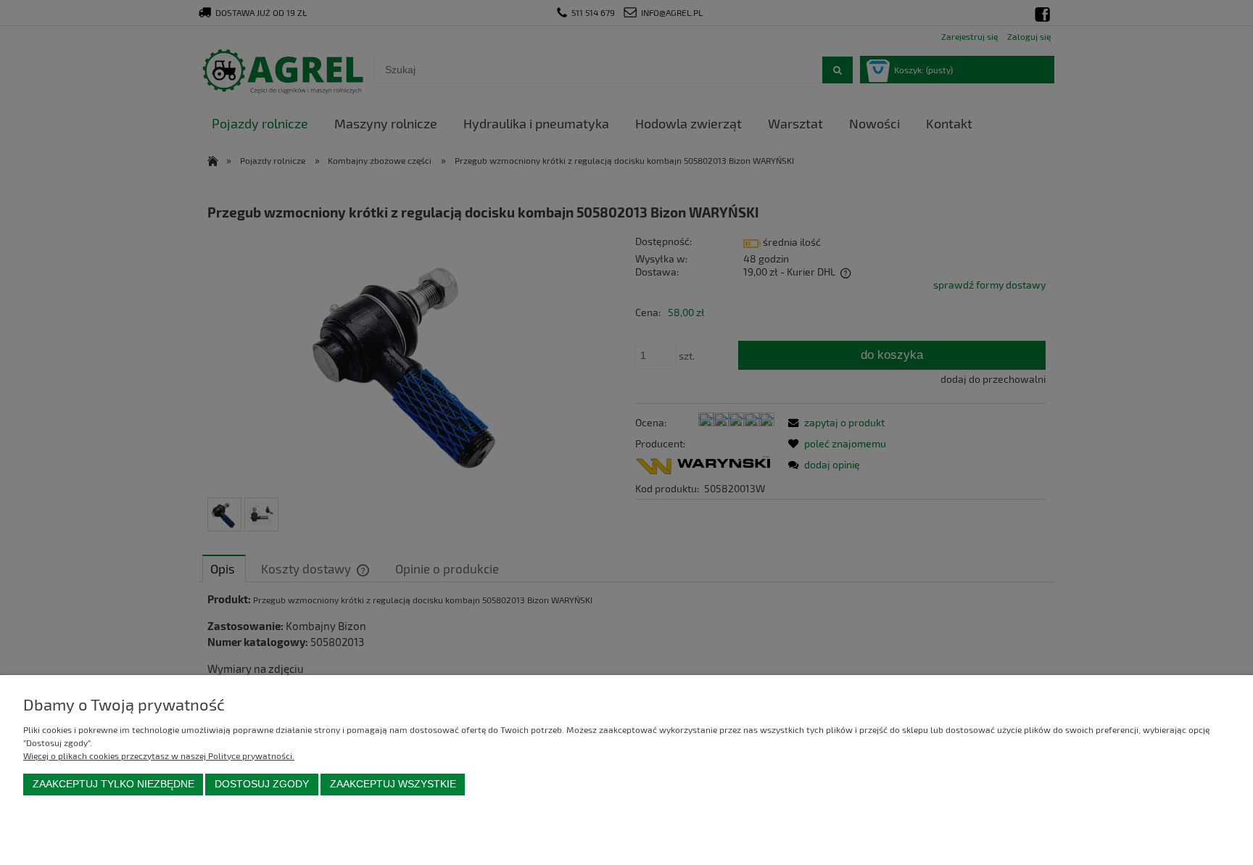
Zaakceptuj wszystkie (393, 784)
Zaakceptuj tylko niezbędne (113, 784)
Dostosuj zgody (262, 784)
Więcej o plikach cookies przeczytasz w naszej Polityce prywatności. (158, 755)
